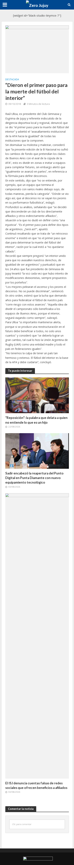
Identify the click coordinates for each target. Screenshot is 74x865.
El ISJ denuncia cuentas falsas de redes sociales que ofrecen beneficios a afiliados (36, 785)
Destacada (12, 79)
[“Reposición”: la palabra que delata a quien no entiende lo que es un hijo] (37, 395)
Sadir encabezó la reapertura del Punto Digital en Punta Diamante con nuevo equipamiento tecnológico (34, 477)
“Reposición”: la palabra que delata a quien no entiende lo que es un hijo (36, 420)
